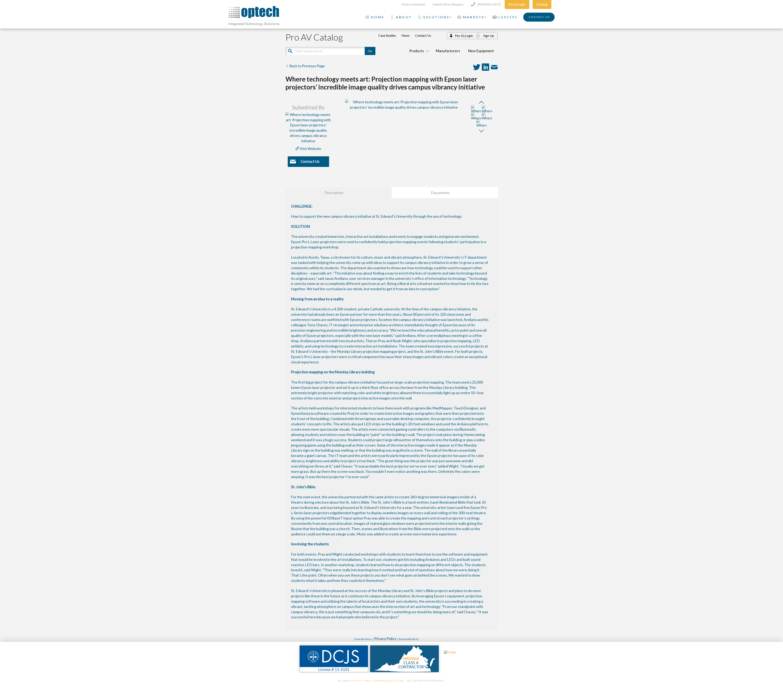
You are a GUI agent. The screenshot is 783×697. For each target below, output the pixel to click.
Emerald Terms (363, 639)
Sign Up (488, 35)
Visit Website (310, 148)
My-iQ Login (464, 35)
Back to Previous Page (307, 66)
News (405, 35)
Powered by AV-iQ (408, 639)
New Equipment (481, 51)
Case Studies (387, 35)
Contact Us (423, 35)
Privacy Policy (385, 638)
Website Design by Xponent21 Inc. (391, 686)
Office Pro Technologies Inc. (378, 680)
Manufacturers (448, 51)
